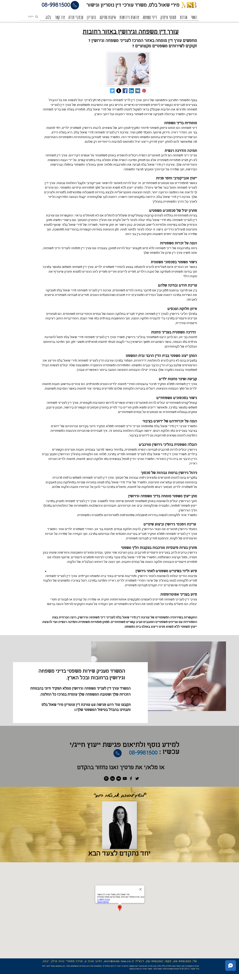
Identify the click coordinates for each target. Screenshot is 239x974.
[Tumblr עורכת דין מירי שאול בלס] (118, 90)
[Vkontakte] (118, 778)
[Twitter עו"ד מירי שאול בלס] (112, 90)
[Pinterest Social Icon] (144, 90)
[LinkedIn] (112, 778)
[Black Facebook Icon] (131, 778)
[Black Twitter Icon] (137, 778)
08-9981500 (182, 961)
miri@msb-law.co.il (119, 961)
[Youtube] (124, 778)
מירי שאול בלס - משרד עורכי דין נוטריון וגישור (147, 968)
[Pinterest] (106, 778)
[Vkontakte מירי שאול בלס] (137, 90)
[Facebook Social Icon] (125, 90)
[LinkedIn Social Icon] (131, 90)
